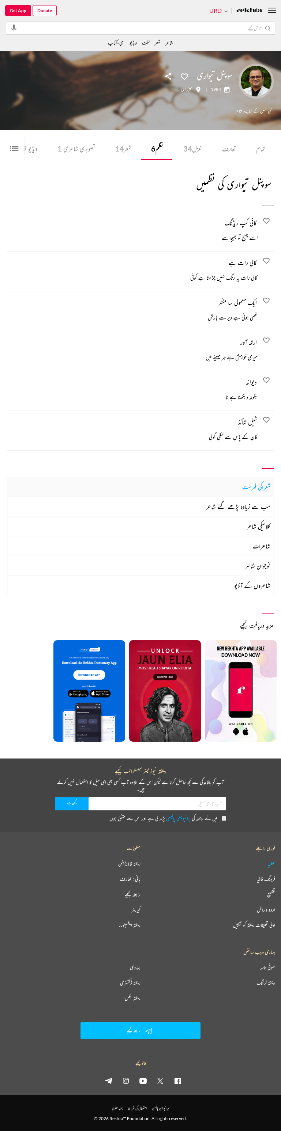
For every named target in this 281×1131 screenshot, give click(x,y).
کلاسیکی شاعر (258, 526)
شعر (123, 148)
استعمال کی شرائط (137, 1108)
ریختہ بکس (132, 998)
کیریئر (136, 910)
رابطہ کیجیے (132, 894)
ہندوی (135, 967)
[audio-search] (14, 28)
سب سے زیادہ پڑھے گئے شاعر (238, 506)
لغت (146, 42)
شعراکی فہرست (256, 486)
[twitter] (160, 1080)
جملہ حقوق (117, 1108)
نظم (157, 148)
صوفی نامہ (267, 967)
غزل (192, 148)
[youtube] (143, 1080)
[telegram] (109, 1080)
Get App (18, 10)
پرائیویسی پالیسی (178, 818)
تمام (260, 148)
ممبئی (189, 89)
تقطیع (271, 894)
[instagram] (126, 1080)
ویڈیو (29, 148)
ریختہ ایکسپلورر (129, 925)
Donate (44, 10)
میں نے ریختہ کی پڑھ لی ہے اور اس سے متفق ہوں (163, 818)
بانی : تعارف (130, 879)
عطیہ (271, 864)
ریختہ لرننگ (266, 983)
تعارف (229, 148)
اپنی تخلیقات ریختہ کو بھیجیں (254, 925)
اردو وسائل (266, 910)
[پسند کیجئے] (184, 76)
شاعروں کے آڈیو (252, 585)
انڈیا (183, 89)
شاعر (169, 42)
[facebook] (177, 1080)
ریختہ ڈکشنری (130, 983)
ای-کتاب (116, 42)
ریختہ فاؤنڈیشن (129, 864)
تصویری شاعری (76, 148)
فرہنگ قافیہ (266, 879)
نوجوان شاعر (257, 565)
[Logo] (249, 11)
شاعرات (261, 546)
